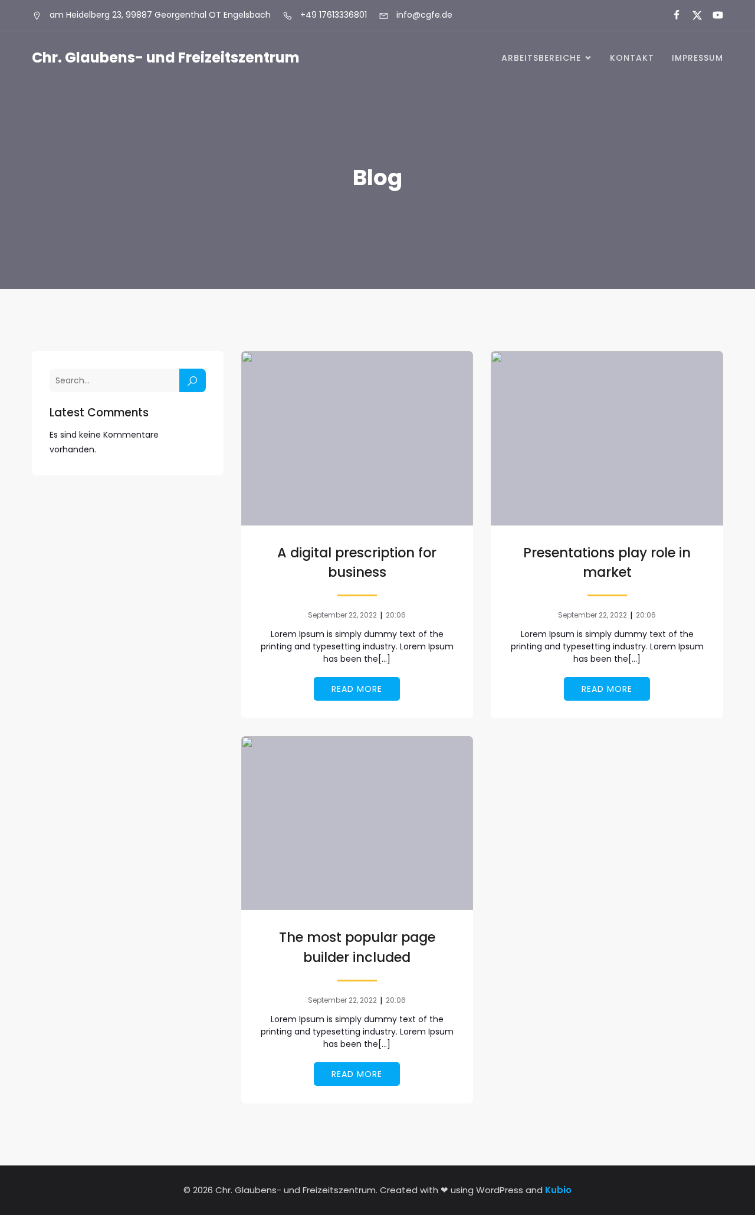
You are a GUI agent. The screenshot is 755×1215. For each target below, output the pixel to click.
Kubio (558, 1190)
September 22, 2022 (342, 615)
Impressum (697, 58)
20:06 (396, 615)
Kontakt (632, 58)
